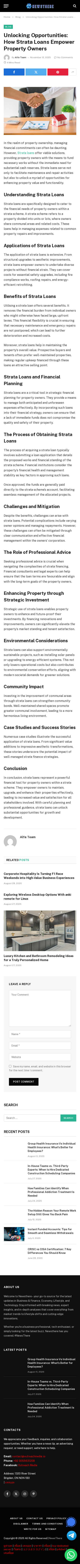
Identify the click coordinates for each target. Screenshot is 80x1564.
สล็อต (17, 1545)
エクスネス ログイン (34, 1549)
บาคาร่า (37, 1545)
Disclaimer (20, 1523)
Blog (8, 27)
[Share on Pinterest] (57, 72)
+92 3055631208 (24, 1460)
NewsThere (55, 1538)
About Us (16, 1518)
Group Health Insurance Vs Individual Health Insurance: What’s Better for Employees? (52, 1147)
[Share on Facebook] (14, 72)
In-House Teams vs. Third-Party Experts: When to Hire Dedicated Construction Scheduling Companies (51, 1170)
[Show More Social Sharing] (72, 72)
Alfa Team (20, 57)
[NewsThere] (40, 6)
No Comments (65, 57)
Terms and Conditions (47, 1523)
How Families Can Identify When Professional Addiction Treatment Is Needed (51, 1192)
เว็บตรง (17, 1549)
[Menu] (6, 6)
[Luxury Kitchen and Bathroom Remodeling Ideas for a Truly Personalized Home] (40, 930)
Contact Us (34, 1518)
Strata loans (25, 153)
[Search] (74, 6)
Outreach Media (27, 1465)
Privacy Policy (56, 1518)
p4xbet (61, 1549)
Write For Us (32, 1529)
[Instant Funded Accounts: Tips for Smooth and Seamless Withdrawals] (14, 1234)
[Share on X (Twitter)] (35, 72)
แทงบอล (10, 1482)
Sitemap (50, 1529)
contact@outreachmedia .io (28, 1456)
